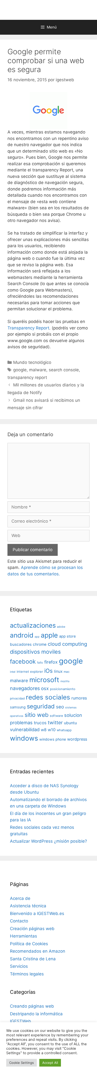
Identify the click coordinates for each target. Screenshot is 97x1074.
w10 (51, 729)
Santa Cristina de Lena (33, 958)
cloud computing (67, 644)
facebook (23, 661)
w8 (44, 729)
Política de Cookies (29, 943)
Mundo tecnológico (32, 362)
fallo (40, 662)
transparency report (27, 377)
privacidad (17, 698)
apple (49, 635)
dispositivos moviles (35, 651)
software (56, 716)
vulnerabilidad (25, 729)
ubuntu (70, 723)
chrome (40, 644)
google (20, 369)
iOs (48, 670)
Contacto (19, 920)
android (21, 635)
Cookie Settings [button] (21, 1063)
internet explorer (30, 671)
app (37, 636)
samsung (18, 707)
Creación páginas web (32, 928)
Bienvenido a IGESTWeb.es (37, 913)
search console (64, 369)
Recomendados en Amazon (37, 951)
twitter (55, 722)
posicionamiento (62, 689)
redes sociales (48, 697)
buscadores (21, 644)
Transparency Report (28, 327)
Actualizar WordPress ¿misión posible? (48, 841)
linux (58, 671)
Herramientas (23, 936)
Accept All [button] (50, 1063)
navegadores (25, 688)
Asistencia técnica (28, 905)
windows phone (52, 739)
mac (67, 671)
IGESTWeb (20, 1021)
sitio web (36, 714)
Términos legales (27, 973)
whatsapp (64, 730)
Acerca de (20, 898)
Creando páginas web (32, 1006)
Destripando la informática (36, 1013)
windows (24, 738)
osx (45, 688)
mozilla (64, 681)
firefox (51, 662)
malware (37, 369)
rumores (79, 698)
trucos (40, 722)
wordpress (77, 739)
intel (12, 671)
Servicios (19, 966)
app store (67, 636)
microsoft (44, 680)
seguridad (41, 706)
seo (60, 707)
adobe (61, 626)
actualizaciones (33, 625)
